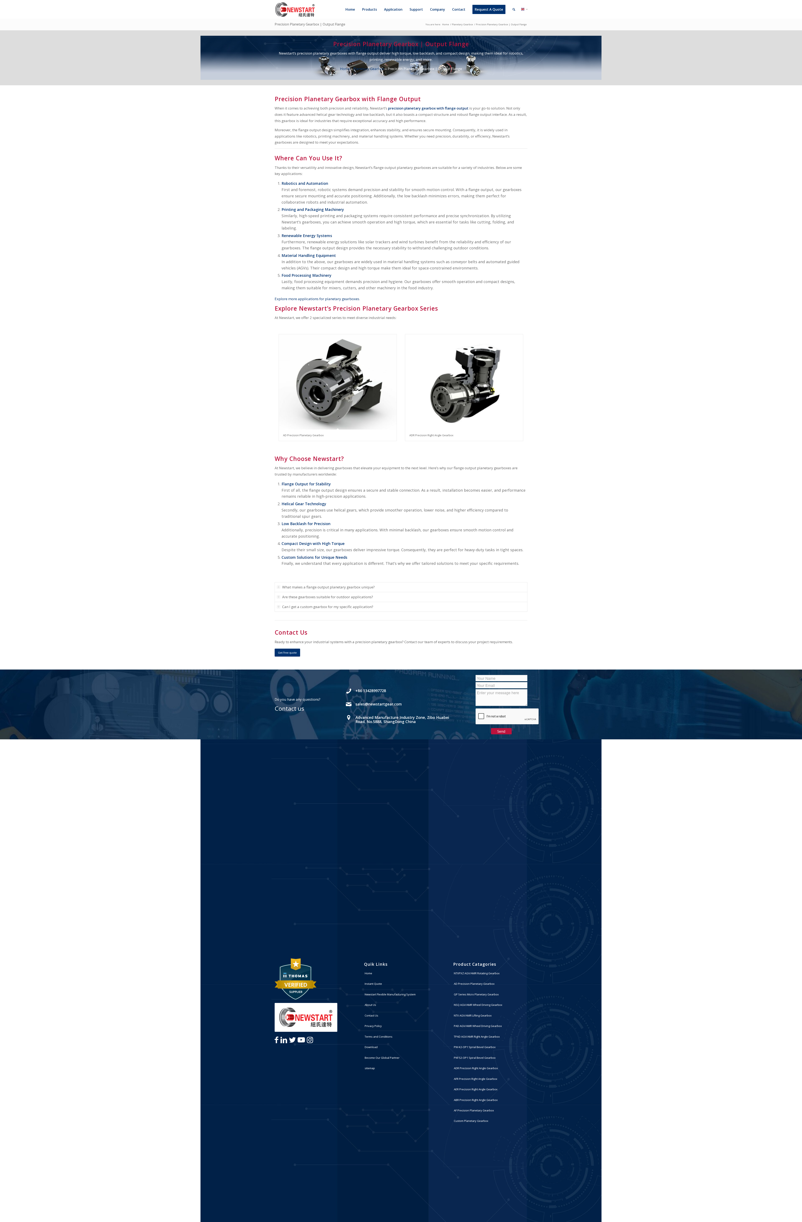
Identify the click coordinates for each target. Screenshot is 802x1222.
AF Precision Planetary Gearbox (474, 1110)
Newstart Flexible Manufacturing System (390, 994)
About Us (370, 1005)
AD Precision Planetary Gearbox (303, 435)
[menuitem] (349, 9)
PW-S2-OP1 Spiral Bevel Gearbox (475, 1058)
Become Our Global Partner (382, 1058)
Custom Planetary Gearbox (471, 1121)
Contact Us (371, 1015)
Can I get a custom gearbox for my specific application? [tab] (327, 606)
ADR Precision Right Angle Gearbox (431, 435)
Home (345, 68)
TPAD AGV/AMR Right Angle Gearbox (477, 1036)
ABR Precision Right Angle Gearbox (476, 1100)
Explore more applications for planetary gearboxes (317, 298)
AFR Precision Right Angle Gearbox (475, 1079)
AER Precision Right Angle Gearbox (475, 1089)
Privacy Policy (373, 1026)
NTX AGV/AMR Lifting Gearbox (473, 1015)
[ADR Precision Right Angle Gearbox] (464, 382)
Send (501, 731)
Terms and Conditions (378, 1036)
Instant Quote (373, 984)
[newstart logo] (295, 9)
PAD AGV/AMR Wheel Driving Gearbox (478, 1026)
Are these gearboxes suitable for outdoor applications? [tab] (327, 596)
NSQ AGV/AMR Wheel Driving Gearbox (478, 1005)
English (525, 10)
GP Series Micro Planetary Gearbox (476, 994)
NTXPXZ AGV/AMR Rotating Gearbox (477, 973)
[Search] (514, 9)
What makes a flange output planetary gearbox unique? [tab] (328, 587)
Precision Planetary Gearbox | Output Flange (310, 24)
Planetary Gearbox (368, 68)
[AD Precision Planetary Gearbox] (338, 382)
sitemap (370, 1068)
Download (371, 1047)
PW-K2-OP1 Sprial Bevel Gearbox (475, 1047)
